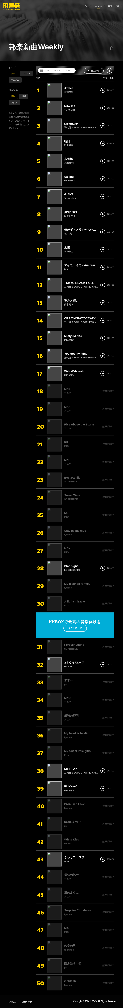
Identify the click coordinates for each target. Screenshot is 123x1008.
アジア (14, 103)
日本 (117, 6)
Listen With (26, 1002)
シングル (26, 73)
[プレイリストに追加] (109, 71)
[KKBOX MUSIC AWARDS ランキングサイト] (11, 6)
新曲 (13, 73)
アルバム (15, 80)
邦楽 (13, 96)
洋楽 (24, 96)
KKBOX (12, 1002)
